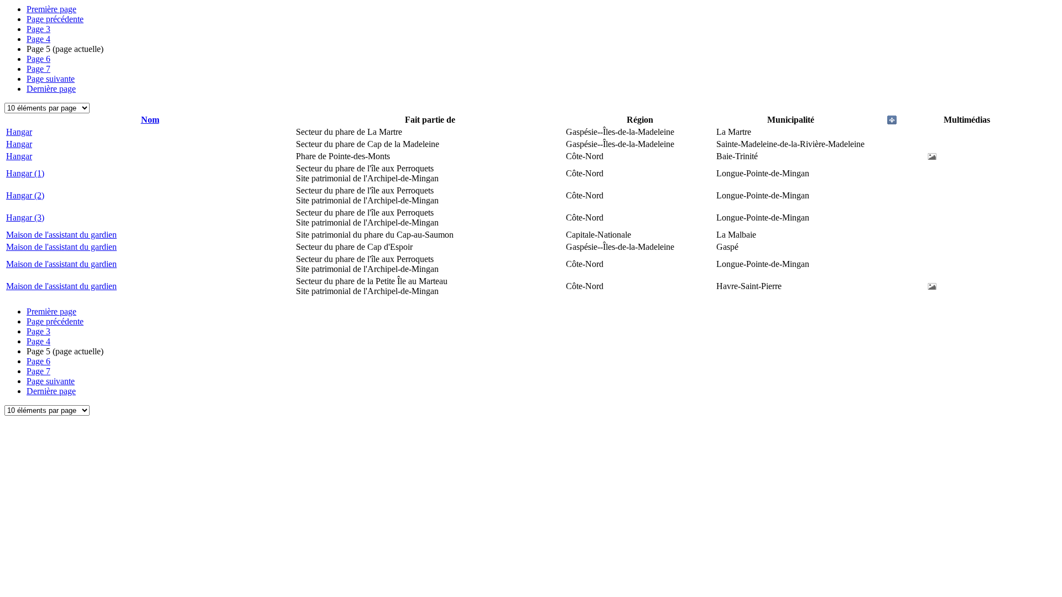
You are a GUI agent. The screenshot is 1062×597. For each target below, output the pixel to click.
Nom (150, 119)
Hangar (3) (25, 217)
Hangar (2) (25, 195)
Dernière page (51, 88)
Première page (51, 9)
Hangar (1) (25, 173)
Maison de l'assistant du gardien (61, 234)
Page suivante (51, 78)
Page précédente (55, 19)
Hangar (19, 132)
